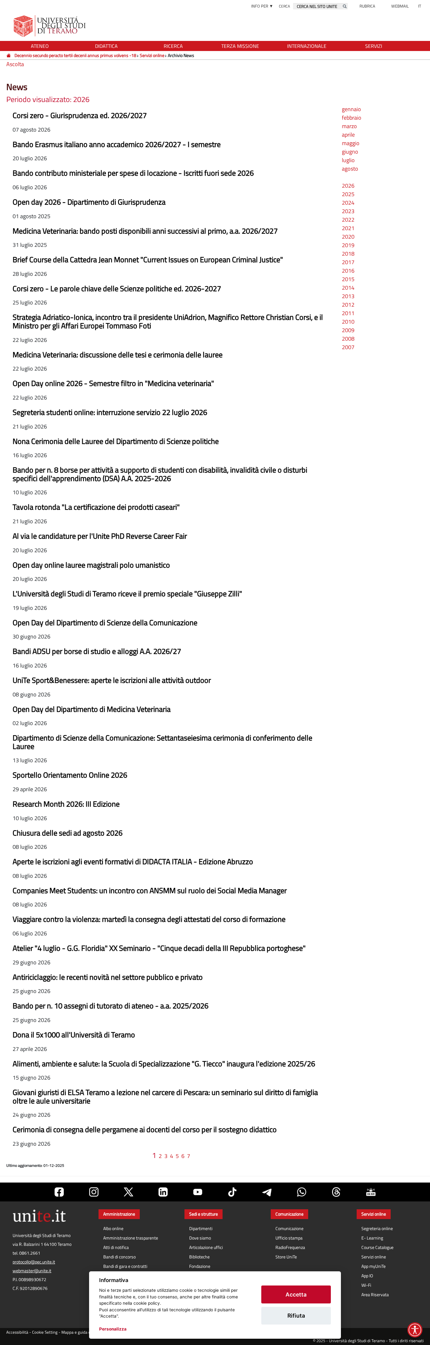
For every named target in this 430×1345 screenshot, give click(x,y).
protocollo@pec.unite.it (34, 1261)
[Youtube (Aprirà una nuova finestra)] (197, 1192)
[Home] (9, 55)
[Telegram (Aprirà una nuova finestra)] (267, 1192)
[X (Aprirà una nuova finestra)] (128, 1192)
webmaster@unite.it (32, 1270)
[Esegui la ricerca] (345, 6)
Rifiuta (296, 1315)
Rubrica (367, 6)
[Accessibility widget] (414, 1329)
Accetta (296, 1294)
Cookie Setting (45, 1332)
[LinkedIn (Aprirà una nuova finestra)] (163, 1192)
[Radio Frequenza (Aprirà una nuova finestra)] (371, 1192)
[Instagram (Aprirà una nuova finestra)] (94, 1192)
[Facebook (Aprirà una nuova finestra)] (59, 1192)
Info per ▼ (262, 6)
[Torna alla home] (50, 26)
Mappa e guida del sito (81, 1332)
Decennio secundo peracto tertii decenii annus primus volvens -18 (75, 55)
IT (419, 6)
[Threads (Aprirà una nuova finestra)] (336, 1192)
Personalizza (113, 1328)
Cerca (284, 6)
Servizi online (152, 55)
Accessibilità (17, 1332)
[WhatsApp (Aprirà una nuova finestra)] (301, 1192)
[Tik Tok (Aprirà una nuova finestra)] (232, 1192)
